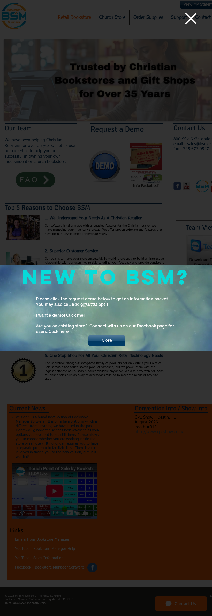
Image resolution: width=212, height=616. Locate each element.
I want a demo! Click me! (60, 315)
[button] (190, 18)
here (64, 331)
